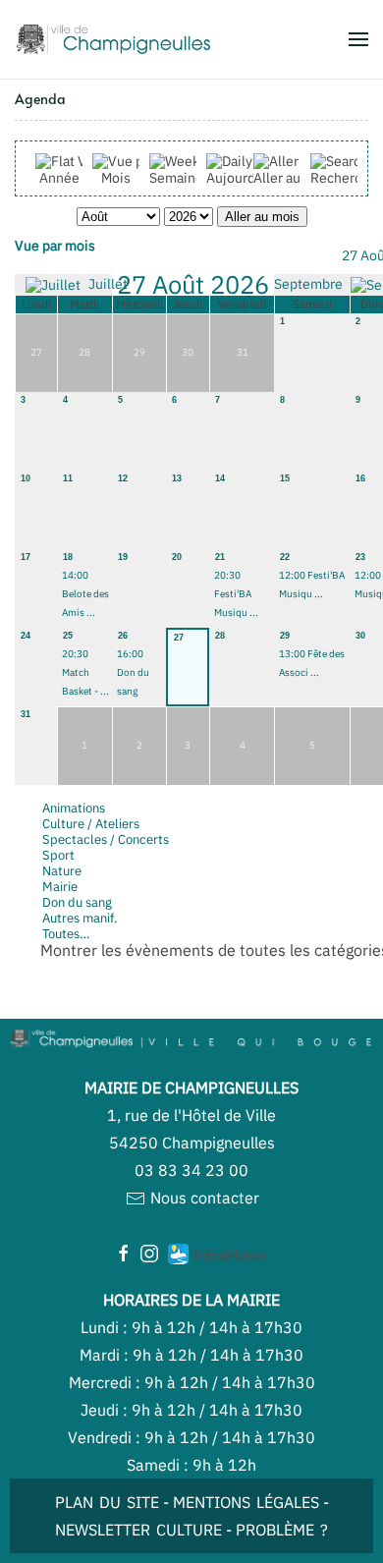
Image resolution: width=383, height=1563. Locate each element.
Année (59, 178)
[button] (358, 39)
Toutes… (65, 933)
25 (68, 636)
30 (360, 636)
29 (285, 636)
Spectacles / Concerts (105, 839)
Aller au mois (293, 178)
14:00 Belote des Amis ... (85, 594)
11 (68, 478)
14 (220, 478)
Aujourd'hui (242, 178)
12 (123, 478)
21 (220, 557)
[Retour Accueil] (113, 39)
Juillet (106, 284)
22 (285, 557)
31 (25, 714)
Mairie (60, 886)
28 (220, 636)
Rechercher (346, 178)
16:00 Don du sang (133, 672)
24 (25, 636)
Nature (62, 871)
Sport (58, 855)
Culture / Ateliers (90, 823)
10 (25, 478)
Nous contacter (202, 1197)
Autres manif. (80, 918)
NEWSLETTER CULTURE (138, 1529)
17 (25, 557)
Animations (73, 808)
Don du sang (77, 902)
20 (177, 557)
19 (123, 557)
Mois (116, 178)
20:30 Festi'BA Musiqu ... (236, 594)
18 (68, 557)
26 (123, 636)
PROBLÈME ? (282, 1529)
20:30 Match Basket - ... (85, 672)
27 (179, 637)
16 (360, 478)
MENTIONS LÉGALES (246, 1502)
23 (360, 557)
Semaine (176, 178)
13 (177, 478)
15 (285, 478)
